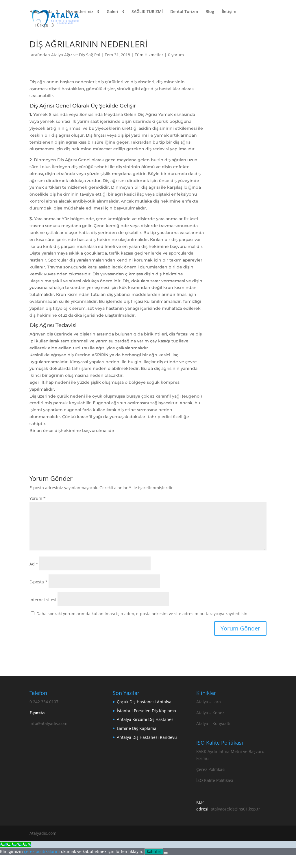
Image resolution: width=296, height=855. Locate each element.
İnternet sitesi (42, 599)
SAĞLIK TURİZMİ (147, 12)
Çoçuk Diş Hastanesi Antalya (144, 701)
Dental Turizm (184, 12)
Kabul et (154, 851)
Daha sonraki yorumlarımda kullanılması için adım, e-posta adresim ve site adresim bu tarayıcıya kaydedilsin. (142, 613)
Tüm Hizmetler (149, 55)
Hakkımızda (41, 12)
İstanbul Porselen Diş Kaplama (146, 710)
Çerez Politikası (210, 769)
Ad (33, 564)
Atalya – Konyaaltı (213, 723)
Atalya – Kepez (210, 712)
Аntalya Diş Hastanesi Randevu (147, 737)
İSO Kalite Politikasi (214, 780)
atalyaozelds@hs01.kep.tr (235, 809)
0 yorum (176, 55)
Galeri (112, 12)
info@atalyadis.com (48, 723)
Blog (210, 12)
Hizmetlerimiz (79, 12)
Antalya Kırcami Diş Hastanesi (146, 719)
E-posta (38, 582)
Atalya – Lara (208, 701)
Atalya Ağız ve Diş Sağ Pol (75, 55)
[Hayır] (165, 853)
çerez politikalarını (42, 851)
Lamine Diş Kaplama (136, 728)
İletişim (229, 12)
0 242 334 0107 (43, 701)
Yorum (37, 498)
